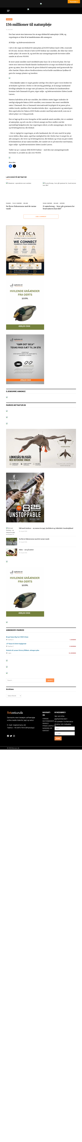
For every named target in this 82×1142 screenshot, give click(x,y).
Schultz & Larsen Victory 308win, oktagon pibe (22, 650)
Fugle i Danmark (17, 203)
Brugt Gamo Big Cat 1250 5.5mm (17, 637)
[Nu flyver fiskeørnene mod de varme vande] (22, 191)
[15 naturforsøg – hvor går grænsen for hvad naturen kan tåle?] (59, 191)
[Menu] (8, 11)
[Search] (74, 11)
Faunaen (8, 203)
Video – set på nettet (26, 550)
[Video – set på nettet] (11, 552)
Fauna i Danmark (47, 203)
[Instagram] (14, 736)
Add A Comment (41, 216)
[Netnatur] (41, 11)
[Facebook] (8, 736)
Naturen (62, 203)
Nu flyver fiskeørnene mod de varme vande (21, 207)
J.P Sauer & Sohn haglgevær (16, 643)
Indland (9, 19)
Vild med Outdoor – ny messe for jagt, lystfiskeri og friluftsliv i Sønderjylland (46, 528)
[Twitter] (11, 736)
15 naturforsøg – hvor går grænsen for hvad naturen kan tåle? (58, 207)
